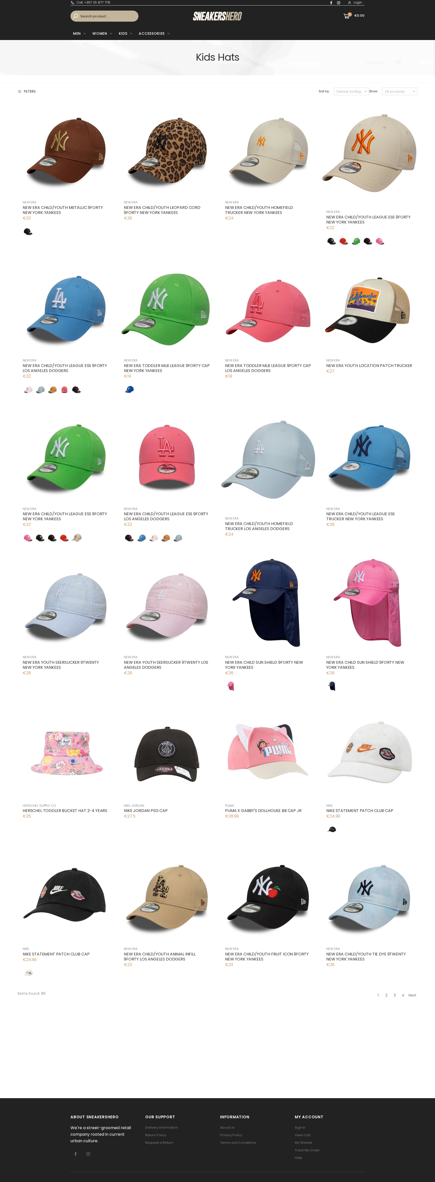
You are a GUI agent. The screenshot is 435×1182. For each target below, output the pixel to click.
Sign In (300, 1127)
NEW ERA (29, 202)
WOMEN (99, 33)
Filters (30, 91)
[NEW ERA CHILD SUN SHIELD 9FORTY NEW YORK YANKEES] (230, 686)
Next (412, 995)
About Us (227, 1127)
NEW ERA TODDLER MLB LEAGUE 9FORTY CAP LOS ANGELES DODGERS (268, 368)
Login (358, 2)
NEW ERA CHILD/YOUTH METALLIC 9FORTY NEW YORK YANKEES (63, 210)
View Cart (303, 1135)
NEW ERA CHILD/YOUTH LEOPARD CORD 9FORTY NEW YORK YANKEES (162, 210)
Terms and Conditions (238, 1142)
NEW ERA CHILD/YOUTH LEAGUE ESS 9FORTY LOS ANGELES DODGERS (65, 368)
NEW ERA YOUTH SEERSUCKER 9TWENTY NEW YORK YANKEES (61, 664)
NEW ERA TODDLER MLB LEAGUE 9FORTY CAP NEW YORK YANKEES (167, 368)
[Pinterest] (338, 3)
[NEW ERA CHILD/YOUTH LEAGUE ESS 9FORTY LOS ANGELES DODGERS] (28, 389)
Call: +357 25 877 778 (93, 2)
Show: (373, 91)
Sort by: (324, 91)
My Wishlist (303, 1142)
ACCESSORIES (152, 33)
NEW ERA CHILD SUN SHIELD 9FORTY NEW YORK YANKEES (264, 664)
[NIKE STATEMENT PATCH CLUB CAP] (331, 829)
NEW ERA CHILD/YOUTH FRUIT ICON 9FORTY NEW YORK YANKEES (267, 956)
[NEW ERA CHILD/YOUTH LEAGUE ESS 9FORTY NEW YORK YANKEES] (331, 241)
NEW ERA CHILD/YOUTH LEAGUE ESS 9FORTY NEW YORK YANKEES (368, 219)
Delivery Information (161, 1127)
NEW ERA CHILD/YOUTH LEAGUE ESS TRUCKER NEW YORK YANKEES (360, 516)
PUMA (229, 805)
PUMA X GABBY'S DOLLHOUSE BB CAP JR (263, 811)
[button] (354, 16)
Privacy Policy (231, 1135)
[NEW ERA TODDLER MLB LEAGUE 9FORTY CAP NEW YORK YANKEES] (129, 389)
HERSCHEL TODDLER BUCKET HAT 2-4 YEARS (65, 811)
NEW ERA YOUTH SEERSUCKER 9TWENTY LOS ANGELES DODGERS (166, 664)
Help (298, 1157)
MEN (77, 33)
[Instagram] (88, 1154)
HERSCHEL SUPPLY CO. (40, 805)
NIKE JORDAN (134, 805)
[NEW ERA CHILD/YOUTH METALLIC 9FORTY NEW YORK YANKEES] (28, 231)
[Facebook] (331, 3)
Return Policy (155, 1135)
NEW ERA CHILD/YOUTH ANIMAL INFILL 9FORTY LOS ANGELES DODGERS (160, 956)
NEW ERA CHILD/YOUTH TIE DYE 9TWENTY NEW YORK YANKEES (366, 956)
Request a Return (159, 1142)
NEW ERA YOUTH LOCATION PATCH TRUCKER (369, 365)
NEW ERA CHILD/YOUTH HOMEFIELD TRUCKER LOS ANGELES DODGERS (259, 526)
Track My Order (307, 1150)
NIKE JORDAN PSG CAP (146, 811)
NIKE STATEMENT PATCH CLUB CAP (359, 811)
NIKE (329, 805)
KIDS (123, 33)
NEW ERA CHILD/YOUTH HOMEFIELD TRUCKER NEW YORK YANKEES (259, 210)
